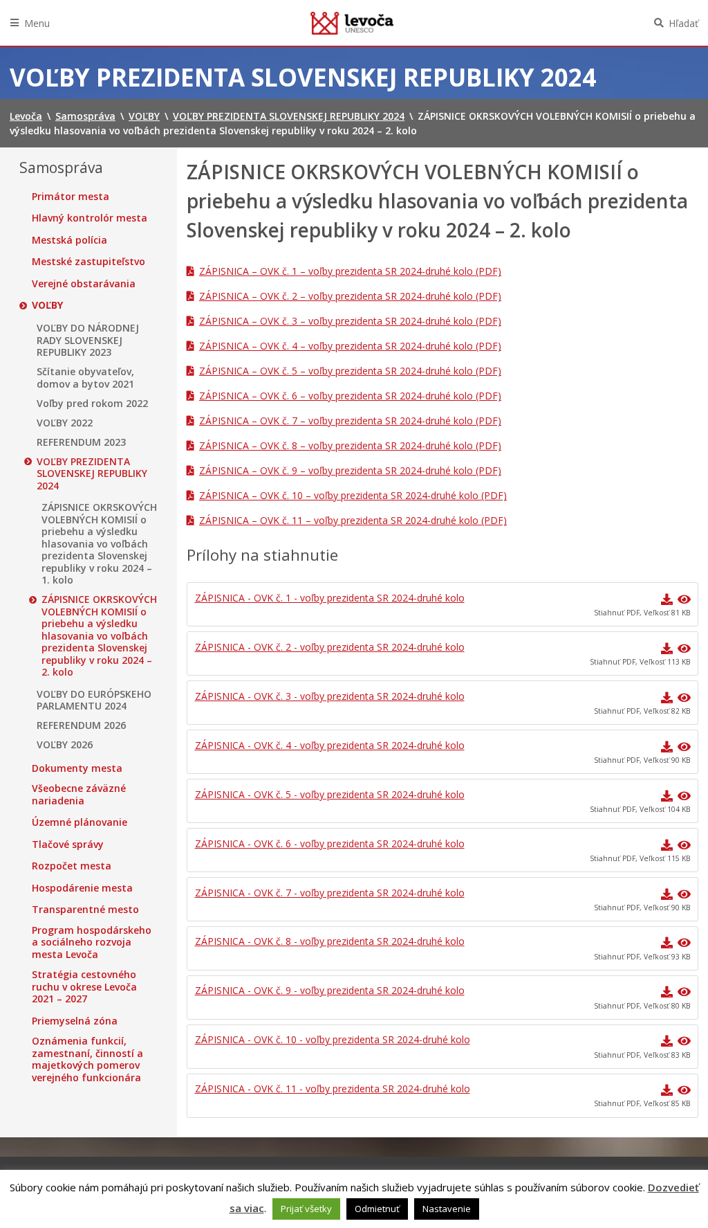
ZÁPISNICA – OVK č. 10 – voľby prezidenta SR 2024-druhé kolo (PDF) (353, 495)
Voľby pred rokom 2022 (92, 403)
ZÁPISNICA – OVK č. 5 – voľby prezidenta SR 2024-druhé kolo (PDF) (350, 370)
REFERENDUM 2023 (81, 442)
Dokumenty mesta (77, 768)
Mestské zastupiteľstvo (88, 261)
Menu (37, 23)
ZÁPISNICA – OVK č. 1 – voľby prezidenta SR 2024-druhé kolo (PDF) (350, 271)
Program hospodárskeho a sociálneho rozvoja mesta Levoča (91, 942)
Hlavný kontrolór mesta (89, 218)
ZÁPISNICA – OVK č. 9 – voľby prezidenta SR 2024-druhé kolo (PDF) (350, 470)
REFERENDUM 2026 (81, 725)
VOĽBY (47, 305)
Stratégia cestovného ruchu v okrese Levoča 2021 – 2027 (84, 986)
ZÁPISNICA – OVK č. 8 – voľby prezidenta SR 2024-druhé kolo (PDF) (350, 445)
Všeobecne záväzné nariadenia (79, 794)
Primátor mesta (70, 196)
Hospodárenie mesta (82, 888)
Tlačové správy (68, 844)
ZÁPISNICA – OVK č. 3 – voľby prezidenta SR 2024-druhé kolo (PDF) (350, 320)
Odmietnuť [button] (377, 1208)
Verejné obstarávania (84, 284)
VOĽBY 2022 (65, 423)
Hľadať (683, 23)
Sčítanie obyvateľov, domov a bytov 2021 (85, 377)
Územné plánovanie (79, 822)
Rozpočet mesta (71, 866)
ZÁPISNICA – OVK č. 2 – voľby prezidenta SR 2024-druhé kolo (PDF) (350, 296)
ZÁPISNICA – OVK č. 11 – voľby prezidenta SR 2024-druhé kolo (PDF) (353, 520)
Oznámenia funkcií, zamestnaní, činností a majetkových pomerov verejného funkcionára (87, 1059)
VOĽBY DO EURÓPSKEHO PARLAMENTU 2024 (94, 700)
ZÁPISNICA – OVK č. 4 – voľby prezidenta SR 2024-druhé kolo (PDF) (350, 345)
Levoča (351, 23)
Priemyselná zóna (75, 1021)
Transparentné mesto (85, 909)
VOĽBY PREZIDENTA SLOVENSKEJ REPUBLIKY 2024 (92, 473)
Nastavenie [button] (446, 1208)
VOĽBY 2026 (65, 745)
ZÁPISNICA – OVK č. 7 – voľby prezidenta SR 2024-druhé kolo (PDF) (350, 420)
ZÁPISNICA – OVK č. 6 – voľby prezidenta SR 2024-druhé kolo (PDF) (350, 395)
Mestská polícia (69, 240)
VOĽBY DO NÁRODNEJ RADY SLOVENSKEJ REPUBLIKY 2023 (88, 340)
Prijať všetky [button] (306, 1208)
